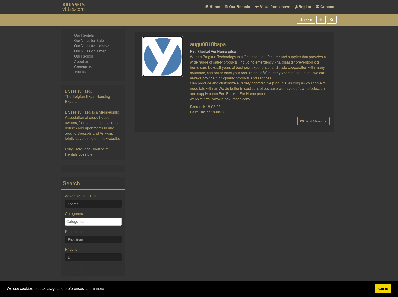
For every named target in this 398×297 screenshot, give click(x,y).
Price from (73, 231)
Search (73, 268)
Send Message (315, 121)
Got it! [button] (383, 289)
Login (307, 19)
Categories (74, 213)
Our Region (83, 56)
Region (304, 6)
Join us (80, 72)
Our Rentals (239, 6)
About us (81, 61)
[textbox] (94, 221)
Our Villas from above (91, 45)
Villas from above (274, 6)
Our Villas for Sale (89, 40)
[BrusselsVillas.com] (75, 7)
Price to (71, 249)
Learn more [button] (94, 289)
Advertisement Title (81, 195)
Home (214, 6)
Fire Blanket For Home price (213, 51)
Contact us (83, 66)
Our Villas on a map (90, 51)
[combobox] (93, 222)
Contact (326, 6)
